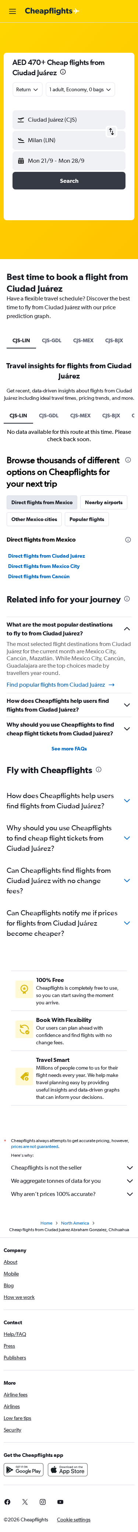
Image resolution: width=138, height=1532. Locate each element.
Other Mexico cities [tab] (34, 519)
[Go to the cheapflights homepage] (52, 11)
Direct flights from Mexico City (44, 566)
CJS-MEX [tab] (83, 340)
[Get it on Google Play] (23, 1469)
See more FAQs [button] (69, 749)
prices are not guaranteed (34, 1146)
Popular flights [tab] (87, 519)
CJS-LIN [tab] (21, 340)
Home (46, 1223)
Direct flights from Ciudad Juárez (46, 556)
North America (75, 1223)
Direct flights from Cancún (39, 576)
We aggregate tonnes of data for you (56, 1180)
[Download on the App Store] (68, 1469)
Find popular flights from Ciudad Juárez (56, 684)
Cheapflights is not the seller (46, 1167)
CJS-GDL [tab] (51, 340)
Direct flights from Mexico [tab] (41, 502)
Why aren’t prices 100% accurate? (53, 1193)
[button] (12, 11)
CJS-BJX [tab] (114, 340)
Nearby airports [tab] (104, 502)
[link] (25, 1502)
